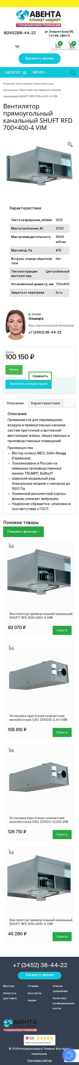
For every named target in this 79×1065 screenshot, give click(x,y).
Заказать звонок (39, 58)
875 (58, 250)
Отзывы (33, 986)
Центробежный (58, 271)
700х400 (63, 284)
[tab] (15, 403)
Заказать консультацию (28, 383)
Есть (59, 292)
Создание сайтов (39, 1060)
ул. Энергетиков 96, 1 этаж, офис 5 (59, 33)
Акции (32, 1000)
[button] (15, 72)
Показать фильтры (22, 531)
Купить (14, 369)
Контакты (34, 993)
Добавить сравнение (40, 376)
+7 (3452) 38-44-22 (45, 332)
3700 (60, 228)
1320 (59, 220)
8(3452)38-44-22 (20, 33)
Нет (59, 259)
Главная (8, 83)
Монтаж (9, 986)
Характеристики (45, 403)
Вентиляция (24, 83)
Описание (15, 403)
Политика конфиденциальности (64, 1003)
